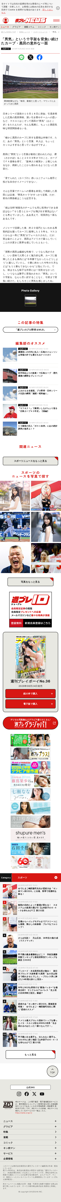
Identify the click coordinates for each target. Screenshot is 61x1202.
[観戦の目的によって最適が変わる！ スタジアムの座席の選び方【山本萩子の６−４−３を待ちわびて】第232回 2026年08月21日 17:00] (15, 496)
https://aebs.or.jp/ (23, 1113)
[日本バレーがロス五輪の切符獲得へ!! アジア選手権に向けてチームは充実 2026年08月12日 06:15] (46, 558)
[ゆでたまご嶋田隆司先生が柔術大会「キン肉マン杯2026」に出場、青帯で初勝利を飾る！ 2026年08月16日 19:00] (46, 496)
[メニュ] (56, 20)
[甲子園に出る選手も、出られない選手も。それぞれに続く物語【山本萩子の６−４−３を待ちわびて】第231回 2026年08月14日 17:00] (46, 527)
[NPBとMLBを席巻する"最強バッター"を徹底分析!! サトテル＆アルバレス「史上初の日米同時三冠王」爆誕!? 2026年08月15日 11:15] (15, 527)
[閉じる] (58, 8)
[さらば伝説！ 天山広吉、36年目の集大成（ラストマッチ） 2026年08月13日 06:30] (15, 558)
